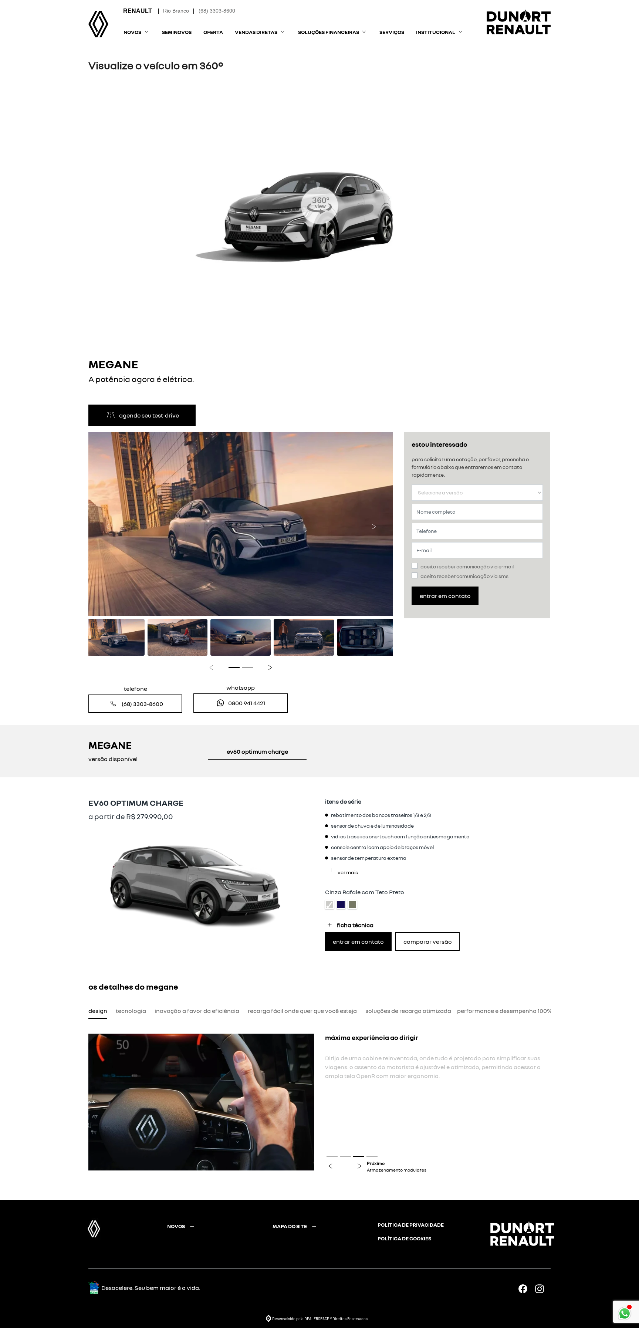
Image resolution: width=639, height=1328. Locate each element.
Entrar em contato (445, 595)
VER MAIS (347, 872)
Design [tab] (97, 1010)
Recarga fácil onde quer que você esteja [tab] (302, 1010)
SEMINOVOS (177, 32)
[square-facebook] (525, 1288)
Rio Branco (176, 11)
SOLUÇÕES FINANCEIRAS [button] (328, 32)
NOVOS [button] (132, 32)
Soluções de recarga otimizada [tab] (408, 1010)
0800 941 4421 (246, 703)
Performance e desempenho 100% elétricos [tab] (517, 1010)
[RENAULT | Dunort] (98, 24)
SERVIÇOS (391, 32)
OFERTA (213, 32)
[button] (107, 524)
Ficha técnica (355, 925)
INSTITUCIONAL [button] (435, 32)
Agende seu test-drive (149, 415)
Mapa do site (290, 1226)
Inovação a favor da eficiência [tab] (197, 1010)
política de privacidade (411, 1224)
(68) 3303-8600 (217, 11)
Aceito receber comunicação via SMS (464, 576)
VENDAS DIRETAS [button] (256, 32)
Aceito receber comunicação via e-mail (467, 566)
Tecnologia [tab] (131, 1010)
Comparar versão (427, 941)
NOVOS (176, 1226)
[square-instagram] (542, 1288)
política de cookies (404, 1238)
